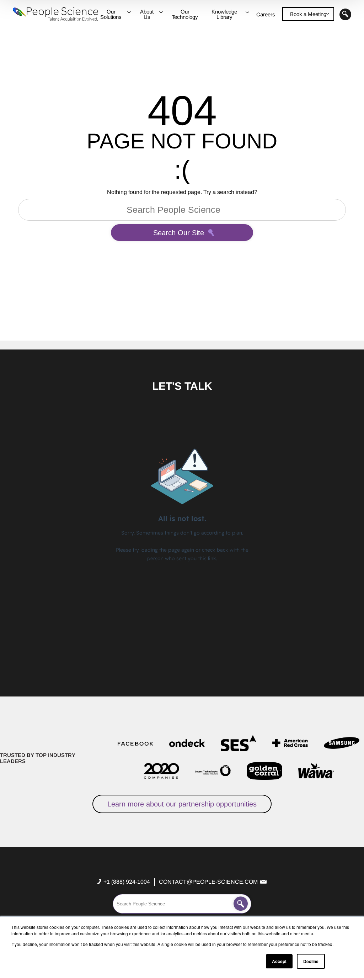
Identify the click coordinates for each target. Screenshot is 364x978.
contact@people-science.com (208, 882)
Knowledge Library (224, 14)
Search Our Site (178, 233)
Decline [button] (310, 961)
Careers (265, 14)
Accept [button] (279, 961)
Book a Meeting (308, 14)
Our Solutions (111, 14)
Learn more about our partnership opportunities (182, 804)
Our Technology (185, 14)
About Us (147, 14)
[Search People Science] (241, 903)
